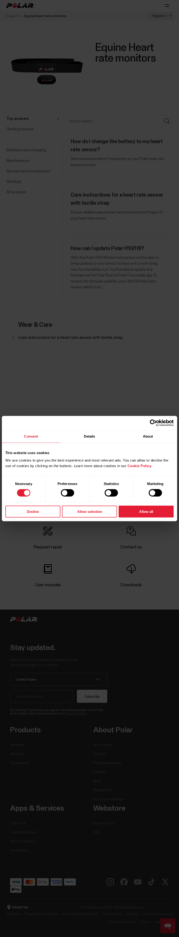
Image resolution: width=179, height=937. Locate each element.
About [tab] (148, 436)
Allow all (146, 511)
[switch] (67, 493)
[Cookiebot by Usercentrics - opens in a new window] (153, 422)
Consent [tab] (31, 436)
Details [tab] (89, 436)
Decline (33, 511)
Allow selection (89, 511)
